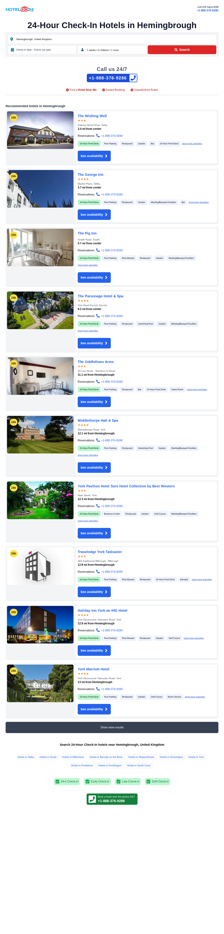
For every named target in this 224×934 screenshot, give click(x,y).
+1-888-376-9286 (207, 10)
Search (184, 49)
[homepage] (20, 9)
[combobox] (115, 39)
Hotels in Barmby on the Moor (106, 757)
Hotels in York (196, 757)
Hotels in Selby (26, 757)
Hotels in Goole (48, 757)
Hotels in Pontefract (82, 765)
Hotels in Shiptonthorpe (141, 757)
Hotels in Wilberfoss (73, 757)
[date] (12, 49)
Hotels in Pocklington (109, 765)
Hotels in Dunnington (171, 757)
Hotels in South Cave (138, 765)
